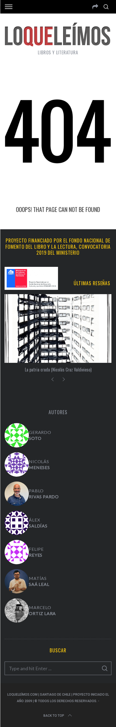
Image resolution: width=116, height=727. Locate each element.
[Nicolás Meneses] (17, 464)
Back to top (53, 716)
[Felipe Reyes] (17, 552)
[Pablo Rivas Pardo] (17, 494)
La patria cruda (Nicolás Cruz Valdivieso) (58, 369)
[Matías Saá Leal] (17, 581)
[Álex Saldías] (17, 523)
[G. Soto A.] (17, 435)
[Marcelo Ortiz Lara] (17, 610)
